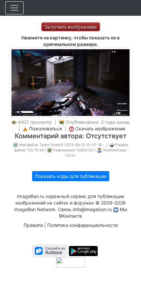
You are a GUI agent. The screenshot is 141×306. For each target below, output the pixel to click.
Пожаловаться (45, 128)
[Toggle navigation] (14, 7)
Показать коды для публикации (70, 176)
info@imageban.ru (92, 209)
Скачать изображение (100, 128)
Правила (33, 225)
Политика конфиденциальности (82, 225)
